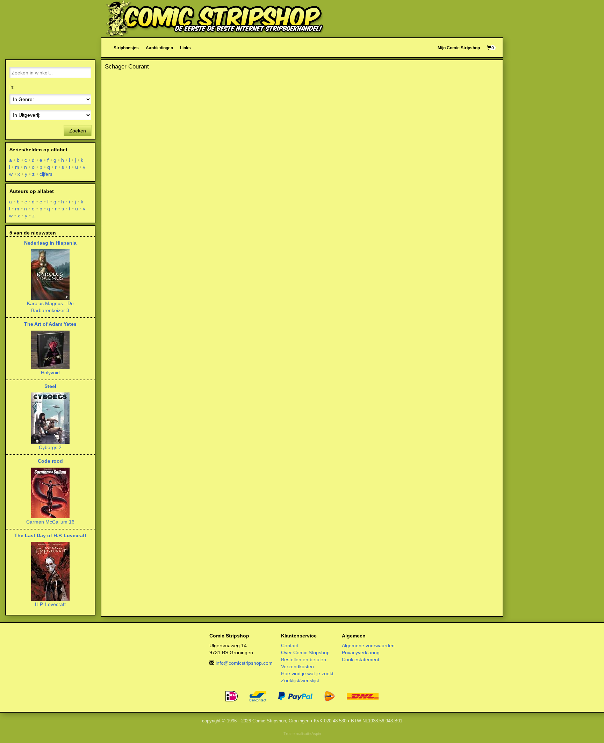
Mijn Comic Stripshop (459, 47)
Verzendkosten (297, 666)
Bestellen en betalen (303, 659)
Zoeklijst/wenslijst (300, 680)
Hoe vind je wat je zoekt (307, 673)
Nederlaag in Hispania (50, 243)
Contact (289, 645)
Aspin (316, 733)
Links (185, 47)
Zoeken (77, 131)
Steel (50, 386)
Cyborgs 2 (50, 447)
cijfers (46, 174)
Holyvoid (50, 372)
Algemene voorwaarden (368, 645)
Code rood (50, 461)
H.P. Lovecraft (50, 604)
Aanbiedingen (159, 47)
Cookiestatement (360, 659)
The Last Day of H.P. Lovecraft (50, 535)
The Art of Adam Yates (50, 324)
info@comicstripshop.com (244, 663)
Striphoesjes (126, 47)
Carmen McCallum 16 (50, 522)
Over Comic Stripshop (305, 652)
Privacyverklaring (361, 652)
